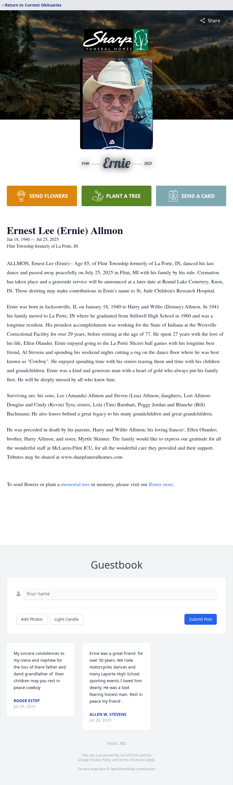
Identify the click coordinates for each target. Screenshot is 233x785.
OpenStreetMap (122, 768)
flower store (161, 484)
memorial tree (75, 484)
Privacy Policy (100, 759)
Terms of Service (132, 759)
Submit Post (200, 619)
